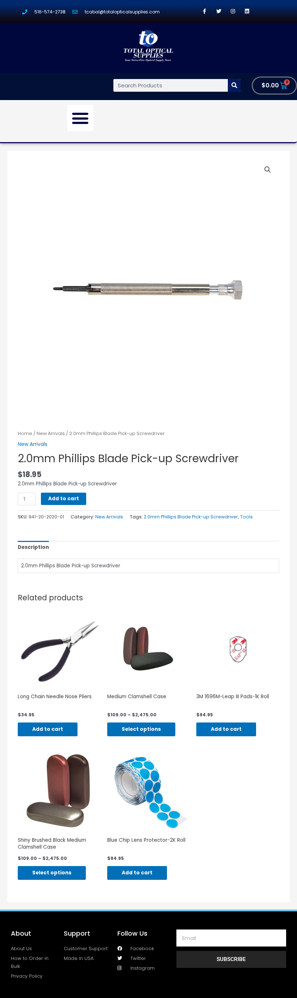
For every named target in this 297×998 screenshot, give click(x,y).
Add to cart (63, 498)
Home (25, 433)
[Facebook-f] (204, 11)
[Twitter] (219, 11)
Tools (246, 517)
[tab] (33, 547)
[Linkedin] (247, 11)
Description (33, 547)
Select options (141, 729)
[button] (80, 118)
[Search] (234, 85)
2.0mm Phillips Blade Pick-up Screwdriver (191, 517)
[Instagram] (233, 11)
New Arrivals (51, 433)
